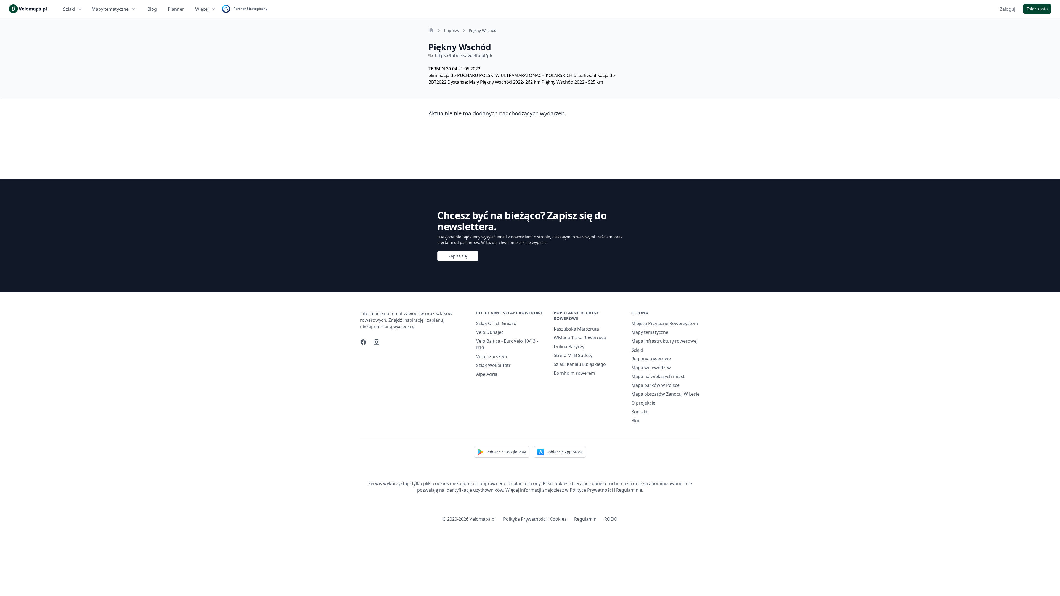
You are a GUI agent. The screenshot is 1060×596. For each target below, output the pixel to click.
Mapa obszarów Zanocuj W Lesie (665, 394)
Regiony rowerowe (651, 359)
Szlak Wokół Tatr (493, 365)
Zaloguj (1007, 9)
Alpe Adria (486, 374)
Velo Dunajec (490, 332)
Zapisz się (458, 256)
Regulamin (585, 519)
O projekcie (643, 403)
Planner (176, 9)
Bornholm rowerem (574, 373)
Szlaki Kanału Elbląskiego (580, 364)
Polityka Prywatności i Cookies (534, 519)
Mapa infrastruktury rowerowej (664, 341)
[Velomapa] (431, 30)
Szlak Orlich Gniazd (496, 323)
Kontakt (639, 412)
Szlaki (69, 9)
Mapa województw (651, 367)
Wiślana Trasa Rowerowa (580, 338)
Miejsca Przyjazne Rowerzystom (664, 323)
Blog (152, 9)
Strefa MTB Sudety (573, 355)
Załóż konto (1037, 8)
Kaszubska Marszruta (576, 329)
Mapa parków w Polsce (655, 385)
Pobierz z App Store (564, 451)
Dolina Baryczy (569, 347)
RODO (611, 519)
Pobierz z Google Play (506, 451)
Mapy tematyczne (110, 9)
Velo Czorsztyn (491, 356)
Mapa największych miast (658, 376)
